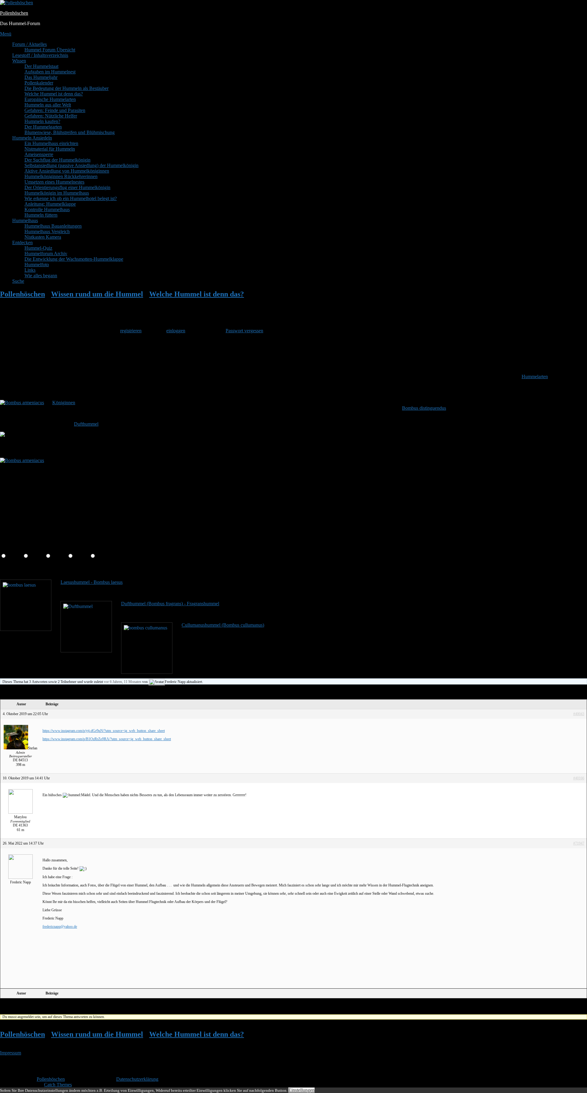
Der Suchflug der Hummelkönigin (57, 159)
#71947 (578, 843)
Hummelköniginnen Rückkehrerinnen (61, 176)
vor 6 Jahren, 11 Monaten (122, 682)
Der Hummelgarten (43, 126)
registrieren (131, 330)
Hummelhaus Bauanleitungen (53, 226)
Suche (18, 281)
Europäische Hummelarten (50, 99)
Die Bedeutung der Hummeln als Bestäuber (66, 88)
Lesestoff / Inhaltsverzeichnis (40, 55)
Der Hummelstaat (41, 66)
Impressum (10, 1052)
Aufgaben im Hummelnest (50, 71)
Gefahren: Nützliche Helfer (50, 115)
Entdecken (22, 242)
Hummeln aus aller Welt (47, 104)
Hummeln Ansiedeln (32, 137)
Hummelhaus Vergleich (47, 231)
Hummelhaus (25, 220)
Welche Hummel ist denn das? (53, 93)
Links (29, 270)
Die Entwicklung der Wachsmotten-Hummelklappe (73, 259)
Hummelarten (535, 376)
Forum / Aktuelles (29, 44)
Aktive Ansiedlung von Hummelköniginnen (66, 170)
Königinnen (63, 402)
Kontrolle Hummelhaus (47, 209)
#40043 (578, 714)
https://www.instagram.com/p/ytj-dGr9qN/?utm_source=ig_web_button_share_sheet (103, 731)
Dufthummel (86, 424)
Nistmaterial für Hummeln (49, 148)
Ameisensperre (38, 154)
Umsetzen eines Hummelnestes (54, 182)
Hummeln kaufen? (42, 121)
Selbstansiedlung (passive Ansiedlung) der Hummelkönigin (81, 165)
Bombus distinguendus (424, 408)
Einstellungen (301, 1090)
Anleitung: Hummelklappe (50, 204)
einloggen (175, 330)
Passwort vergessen (244, 330)
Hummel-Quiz (38, 248)
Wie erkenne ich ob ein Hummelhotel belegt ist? (70, 198)
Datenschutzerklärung (137, 1079)
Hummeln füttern (40, 215)
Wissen (19, 60)
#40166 (578, 778)
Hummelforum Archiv (45, 253)
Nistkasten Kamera (42, 237)
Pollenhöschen (14, 13)
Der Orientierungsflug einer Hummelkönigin (67, 187)
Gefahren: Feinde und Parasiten (54, 110)
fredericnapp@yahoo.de (59, 926)
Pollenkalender (38, 82)
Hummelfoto (36, 264)
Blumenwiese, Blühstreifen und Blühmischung (69, 132)
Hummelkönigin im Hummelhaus (56, 193)
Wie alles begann (40, 275)
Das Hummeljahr (40, 77)
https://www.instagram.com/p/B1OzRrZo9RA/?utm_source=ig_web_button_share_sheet (106, 739)
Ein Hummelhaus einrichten (51, 143)
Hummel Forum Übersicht (49, 49)
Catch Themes (58, 1084)
